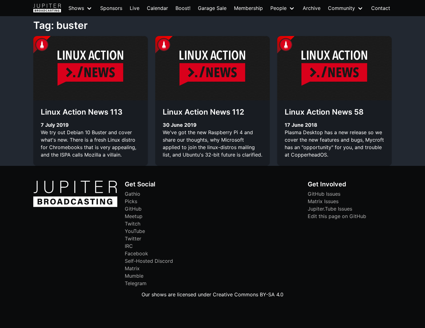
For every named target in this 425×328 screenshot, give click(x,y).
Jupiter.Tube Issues (330, 209)
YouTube (135, 231)
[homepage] (47, 8)
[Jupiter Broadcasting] (75, 205)
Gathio (132, 194)
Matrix (132, 268)
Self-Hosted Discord (149, 261)
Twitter (133, 238)
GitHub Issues (324, 194)
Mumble (134, 276)
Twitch (132, 224)
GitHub (133, 209)
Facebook (136, 253)
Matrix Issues (323, 201)
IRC (129, 246)
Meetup (133, 216)
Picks (131, 201)
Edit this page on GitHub (337, 216)
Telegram (136, 283)
